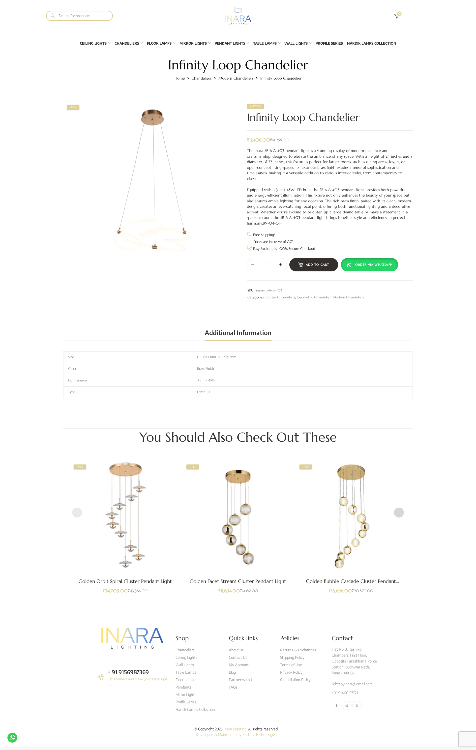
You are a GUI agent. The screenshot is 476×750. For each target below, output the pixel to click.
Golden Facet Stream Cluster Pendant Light (238, 581)
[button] (371, 264)
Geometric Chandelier (314, 297)
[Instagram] (347, 705)
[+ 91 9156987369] (100, 677)
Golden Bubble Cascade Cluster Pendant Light (351, 584)
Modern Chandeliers (235, 78)
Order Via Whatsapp (373, 264)
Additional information (238, 333)
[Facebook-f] (336, 705)
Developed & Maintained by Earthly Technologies (236, 734)
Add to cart (317, 264)
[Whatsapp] (357, 705)
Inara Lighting (235, 729)
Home (180, 78)
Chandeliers (201, 78)
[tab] (238, 333)
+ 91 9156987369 (128, 671)
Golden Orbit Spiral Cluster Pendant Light (125, 581)
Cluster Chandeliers (280, 297)
